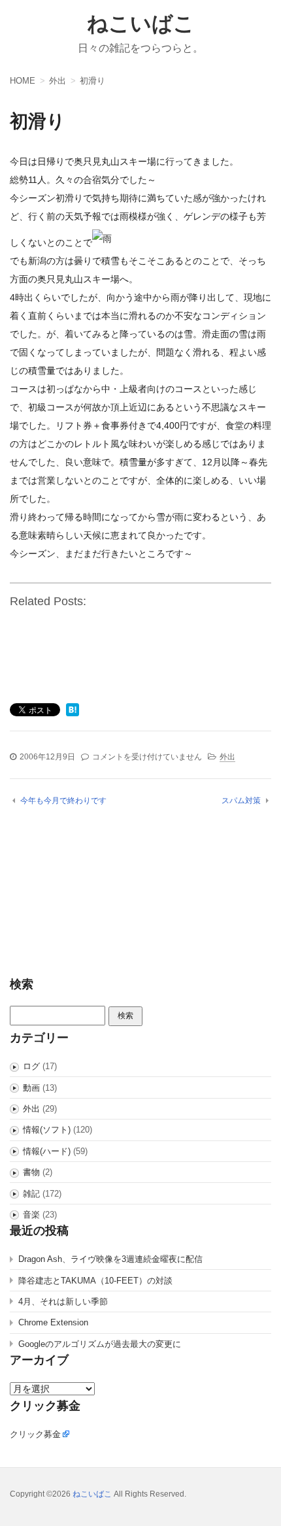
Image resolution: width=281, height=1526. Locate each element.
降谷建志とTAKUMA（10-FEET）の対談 (95, 1280)
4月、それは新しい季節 (63, 1301)
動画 (31, 1088)
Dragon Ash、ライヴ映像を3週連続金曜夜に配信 (110, 1259)
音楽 (31, 1214)
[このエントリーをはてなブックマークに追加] (72, 711)
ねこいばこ (141, 23)
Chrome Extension (53, 1322)
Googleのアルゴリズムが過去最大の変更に (99, 1344)
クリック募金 (35, 1434)
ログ (31, 1066)
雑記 (31, 1194)
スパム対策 (241, 800)
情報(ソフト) (47, 1130)
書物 (31, 1172)
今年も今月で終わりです (63, 800)
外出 (227, 756)
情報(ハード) (47, 1151)
